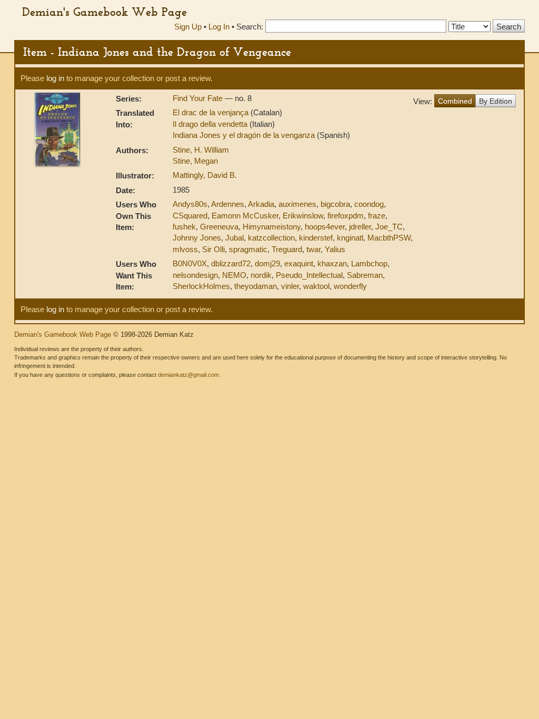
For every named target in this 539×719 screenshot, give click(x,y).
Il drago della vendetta (211, 123)
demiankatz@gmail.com (188, 375)
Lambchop (369, 263)
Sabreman (365, 275)
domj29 (267, 263)
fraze (376, 215)
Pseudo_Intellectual (309, 275)
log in (55, 78)
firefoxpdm (345, 215)
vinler (290, 286)
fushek (184, 226)
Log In (218, 26)
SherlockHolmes (201, 286)
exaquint (298, 263)
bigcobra (335, 203)
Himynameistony (272, 226)
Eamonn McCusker (245, 215)
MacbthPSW (389, 237)
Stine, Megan (195, 160)
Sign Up (188, 26)
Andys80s (190, 203)
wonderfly (350, 286)
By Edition (495, 101)
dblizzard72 (231, 263)
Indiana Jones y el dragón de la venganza (245, 135)
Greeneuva (219, 226)
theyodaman (255, 286)
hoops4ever (325, 226)
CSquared (190, 215)
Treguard (287, 249)
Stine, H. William (201, 149)
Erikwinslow (303, 215)
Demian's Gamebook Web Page (104, 11)
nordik (261, 275)
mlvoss (185, 249)
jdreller (360, 226)
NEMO (234, 275)
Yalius (335, 249)
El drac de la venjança (212, 112)
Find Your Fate (199, 98)
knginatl (350, 237)
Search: (249, 26)
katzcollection (271, 237)
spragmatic (248, 249)
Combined (455, 101)
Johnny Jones (197, 237)
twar (313, 249)
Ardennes (227, 203)
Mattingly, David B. (205, 175)
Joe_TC (389, 226)
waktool (316, 286)
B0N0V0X (190, 263)
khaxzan (332, 263)
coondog (369, 203)
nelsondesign (195, 275)
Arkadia (261, 203)
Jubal (234, 237)
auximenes (297, 203)
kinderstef (316, 237)
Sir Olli (213, 249)
